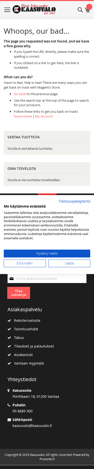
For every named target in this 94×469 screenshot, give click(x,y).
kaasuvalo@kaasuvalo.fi (32, 425)
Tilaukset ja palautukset (32, 346)
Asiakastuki (22, 354)
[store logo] (34, 9)
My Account (44, 116)
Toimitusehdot (24, 329)
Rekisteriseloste (25, 320)
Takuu (17, 337)
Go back (20, 94)
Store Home (23, 116)
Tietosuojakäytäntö (74, 201)
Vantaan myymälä (27, 363)
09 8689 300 (23, 411)
